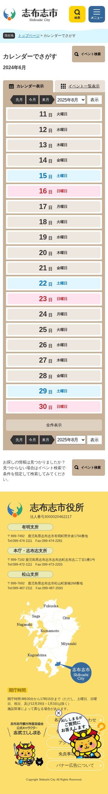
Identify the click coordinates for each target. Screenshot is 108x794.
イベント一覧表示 (84, 86)
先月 (19, 100)
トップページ (29, 36)
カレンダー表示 (30, 86)
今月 (32, 100)
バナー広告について (75, 765)
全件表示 (54, 425)
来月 (45, 100)
